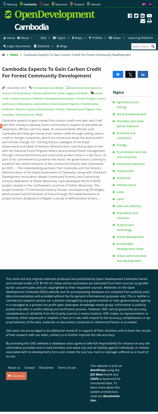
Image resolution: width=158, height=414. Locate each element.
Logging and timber (77, 93)
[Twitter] (136, 16)
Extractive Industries (131, 164)
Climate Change (85, 98)
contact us (57, 335)
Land (61, 93)
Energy (121, 145)
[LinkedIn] (143, 16)
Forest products (22, 93)
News (117, 38)
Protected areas (25, 114)
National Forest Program (80, 109)
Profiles (97, 38)
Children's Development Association (53, 98)
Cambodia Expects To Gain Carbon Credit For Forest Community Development (77, 55)
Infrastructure (126, 185)
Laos (46, 4)
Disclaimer (46, 368)
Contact (29, 368)
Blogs (63, 46)
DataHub (43, 46)
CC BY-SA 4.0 (44, 283)
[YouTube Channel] (149, 16)
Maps (78, 38)
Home (11, 38)
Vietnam (96, 4)
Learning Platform (140, 38)
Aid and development (131, 114)
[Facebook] (130, 16)
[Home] (3, 55)
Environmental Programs (65, 104)
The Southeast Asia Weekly (48, 88)
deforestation (24, 104)
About (25, 38)
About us (14, 368)
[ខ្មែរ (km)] (150, 4)
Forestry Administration (40, 109)
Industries (124, 178)
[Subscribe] (142, 21)
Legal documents (19, 46)
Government (125, 171)
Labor (121, 192)
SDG (43, 38)
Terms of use (67, 368)
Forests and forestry (44, 93)
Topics (61, 38)
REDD (39, 114)
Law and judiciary (129, 206)
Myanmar (61, 4)
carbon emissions (21, 98)
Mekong (12, 4)
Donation (18, 376)
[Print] (149, 21)
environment (41, 104)
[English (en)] (144, 4)
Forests (60, 109)
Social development (130, 237)
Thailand (79, 4)
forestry (20, 109)
